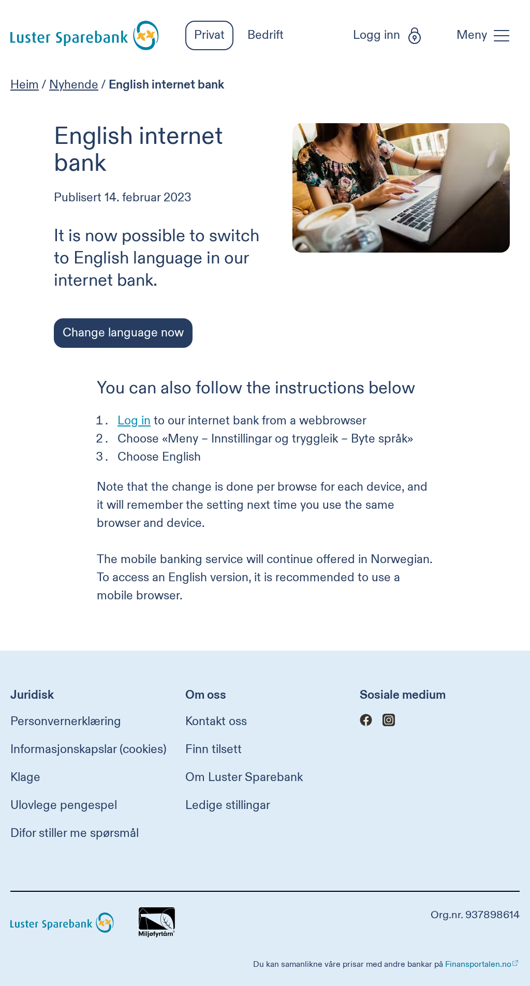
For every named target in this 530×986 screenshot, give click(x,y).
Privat (209, 34)
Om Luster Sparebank (244, 777)
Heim (24, 84)
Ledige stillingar (227, 805)
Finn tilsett (213, 749)
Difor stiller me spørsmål (74, 833)
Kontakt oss (216, 721)
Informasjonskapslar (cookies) (88, 749)
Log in (134, 420)
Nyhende (73, 84)
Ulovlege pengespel (63, 805)
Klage (25, 777)
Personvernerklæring (65, 721)
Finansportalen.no (478, 964)
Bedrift (265, 34)
